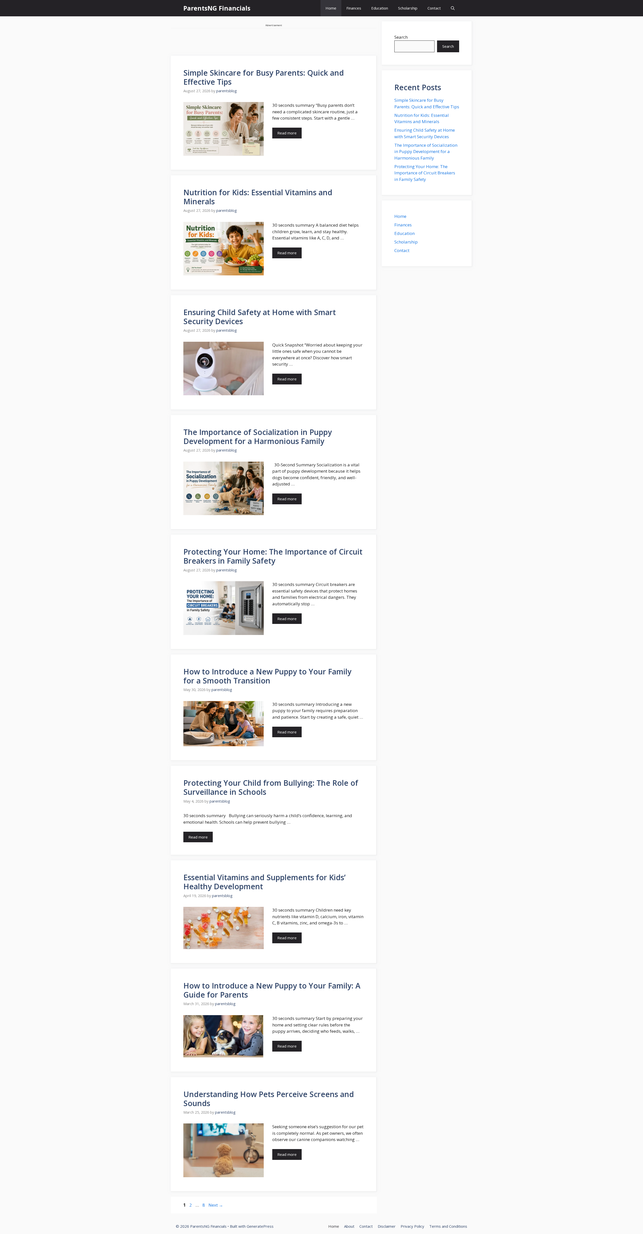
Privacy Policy (412, 1226)
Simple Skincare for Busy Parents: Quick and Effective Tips (263, 77)
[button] (453, 8)
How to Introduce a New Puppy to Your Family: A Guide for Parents (271, 990)
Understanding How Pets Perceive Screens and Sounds (268, 1098)
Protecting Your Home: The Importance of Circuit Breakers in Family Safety (272, 556)
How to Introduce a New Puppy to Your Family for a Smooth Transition (267, 676)
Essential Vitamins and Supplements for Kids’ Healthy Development (264, 882)
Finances (353, 8)
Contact (434, 8)
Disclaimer (387, 1226)
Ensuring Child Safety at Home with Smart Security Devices (259, 316)
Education (379, 8)
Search (401, 37)
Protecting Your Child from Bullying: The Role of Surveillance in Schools (270, 787)
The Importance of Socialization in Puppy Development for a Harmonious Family (257, 436)
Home (331, 8)
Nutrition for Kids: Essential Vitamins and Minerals (257, 197)
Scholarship (407, 8)
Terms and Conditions (448, 1226)
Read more (287, 132)
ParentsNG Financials (216, 8)
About (349, 1226)
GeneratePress (260, 1226)
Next (215, 1205)
